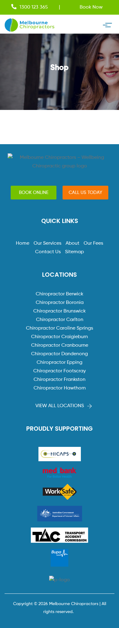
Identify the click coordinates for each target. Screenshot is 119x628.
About (72, 243)
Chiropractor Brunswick (59, 311)
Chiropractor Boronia (60, 302)
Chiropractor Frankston (59, 379)
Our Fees (93, 243)
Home (22, 243)
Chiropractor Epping (59, 362)
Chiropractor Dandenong (59, 354)
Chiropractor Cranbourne (59, 345)
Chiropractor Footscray (59, 371)
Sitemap (74, 252)
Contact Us (48, 252)
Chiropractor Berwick (59, 294)
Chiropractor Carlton (59, 319)
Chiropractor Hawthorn (60, 388)
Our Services (47, 243)
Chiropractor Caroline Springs (59, 328)
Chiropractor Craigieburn (59, 336)
